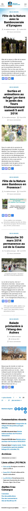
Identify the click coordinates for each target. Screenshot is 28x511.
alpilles (15, 306)
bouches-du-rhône (20, 222)
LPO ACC (9, 225)
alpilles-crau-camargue (14, 220)
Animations (7, 222)
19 (20, 397)
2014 (5, 306)
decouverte (7, 224)
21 (2, 400)
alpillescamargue (10, 29)
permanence (7, 311)
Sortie (13, 311)
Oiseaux (21, 309)
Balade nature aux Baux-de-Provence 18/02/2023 (12, 433)
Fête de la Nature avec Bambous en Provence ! (14, 184)
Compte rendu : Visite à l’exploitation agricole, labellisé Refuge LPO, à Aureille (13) (14, 447)
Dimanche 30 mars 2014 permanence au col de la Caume (14, 242)
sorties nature (16, 225)
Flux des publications (9, 496)
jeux (5, 225)
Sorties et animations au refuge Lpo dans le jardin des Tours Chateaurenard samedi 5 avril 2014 (14, 102)
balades (12, 222)
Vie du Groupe (14, 12)
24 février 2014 (15, 339)
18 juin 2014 (22, 117)
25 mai (5, 220)
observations (15, 309)
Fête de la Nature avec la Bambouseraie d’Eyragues (14, 20)
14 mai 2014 (22, 191)
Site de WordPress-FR (9, 501)
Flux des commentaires (9, 498)
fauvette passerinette (16, 307)
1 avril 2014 (23, 251)
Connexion (5, 494)
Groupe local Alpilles (12, 508)
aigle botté (10, 306)
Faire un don (7, 466)
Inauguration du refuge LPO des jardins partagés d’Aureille (14, 426)
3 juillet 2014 (22, 29)
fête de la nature (21, 224)
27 (9, 400)
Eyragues (13, 224)
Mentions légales (7, 409)
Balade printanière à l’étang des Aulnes (14, 327)
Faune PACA (7, 472)
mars (9, 309)
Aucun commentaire (15, 32)
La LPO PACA (7, 478)
